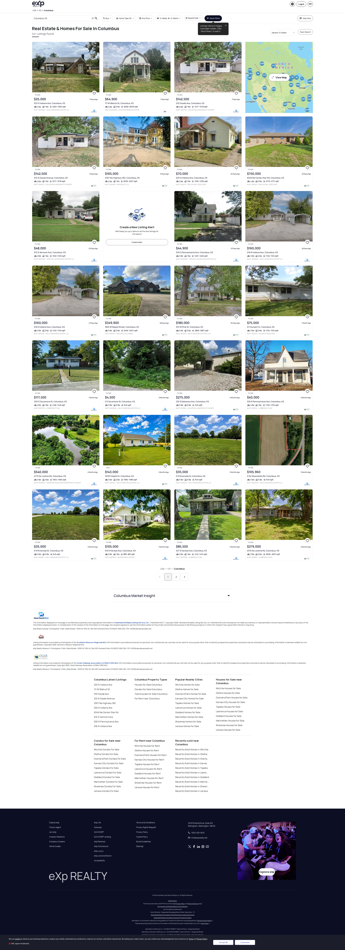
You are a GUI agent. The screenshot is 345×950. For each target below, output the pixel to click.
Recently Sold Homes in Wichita (191, 749)
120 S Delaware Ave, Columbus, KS (192, 401)
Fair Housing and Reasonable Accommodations (172, 906)
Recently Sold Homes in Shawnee (192, 786)
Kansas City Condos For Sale (108, 763)
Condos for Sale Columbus (148, 689)
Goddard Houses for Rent (148, 773)
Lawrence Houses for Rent (148, 768)
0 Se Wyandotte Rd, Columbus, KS (263, 476)
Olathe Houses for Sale (228, 692)
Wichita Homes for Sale (187, 684)
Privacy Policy (142, 832)
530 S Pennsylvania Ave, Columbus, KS (194, 252)
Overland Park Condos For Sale (110, 758)
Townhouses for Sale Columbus (151, 693)
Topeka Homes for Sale (187, 703)
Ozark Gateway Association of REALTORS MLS (97, 663)
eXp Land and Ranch (103, 856)
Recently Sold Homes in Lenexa (191, 790)
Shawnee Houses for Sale (229, 725)
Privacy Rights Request (146, 827)
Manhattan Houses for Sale (230, 720)
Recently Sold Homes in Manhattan (192, 781)
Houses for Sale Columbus (148, 684)
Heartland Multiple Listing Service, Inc (132, 622)
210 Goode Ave (101, 693)
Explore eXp (54, 823)
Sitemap (139, 846)
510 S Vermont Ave (103, 716)
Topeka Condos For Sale (106, 767)
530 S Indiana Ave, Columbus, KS (191, 177)
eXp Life (97, 823)
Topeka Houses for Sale (228, 706)
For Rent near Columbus (147, 698)
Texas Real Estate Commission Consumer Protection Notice (172, 918)
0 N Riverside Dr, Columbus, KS (190, 476)
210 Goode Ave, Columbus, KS (190, 103)
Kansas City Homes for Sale (189, 698)
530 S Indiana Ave (103, 707)
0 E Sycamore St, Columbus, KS (120, 401)
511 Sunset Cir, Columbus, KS (261, 327)
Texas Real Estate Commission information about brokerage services (172, 915)
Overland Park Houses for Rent (151, 755)
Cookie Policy (142, 837)
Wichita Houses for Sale (228, 688)
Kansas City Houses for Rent (149, 759)
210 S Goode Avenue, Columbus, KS (51, 177)
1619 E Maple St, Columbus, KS (119, 476)
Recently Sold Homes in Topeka (191, 767)
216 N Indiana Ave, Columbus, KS (262, 252)
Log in (301, 4)
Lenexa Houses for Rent (147, 787)
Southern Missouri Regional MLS (91, 642)
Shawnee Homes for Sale (188, 721)
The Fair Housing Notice (204, 921)
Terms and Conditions (145, 823)
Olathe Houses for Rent (147, 750)
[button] (173, 595)
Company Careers (57, 841)
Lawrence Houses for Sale (229, 711)
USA (162, 568)
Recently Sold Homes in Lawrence (192, 772)
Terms (191, 939)
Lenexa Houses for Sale (228, 729)
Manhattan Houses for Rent (149, 778)
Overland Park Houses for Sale (232, 697)
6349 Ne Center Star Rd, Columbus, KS (265, 177)
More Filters (215, 18)
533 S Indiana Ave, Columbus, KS (49, 103)
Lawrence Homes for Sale (188, 707)
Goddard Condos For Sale (107, 777)
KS (169, 568)
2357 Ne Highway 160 (105, 703)
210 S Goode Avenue (104, 698)
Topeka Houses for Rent (147, 764)
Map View (307, 18)
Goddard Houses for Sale (229, 715)
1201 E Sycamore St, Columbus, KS (50, 401)
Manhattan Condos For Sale (108, 781)
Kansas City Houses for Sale (230, 702)
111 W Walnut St (102, 689)
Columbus (179, 568)
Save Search (305, 32)
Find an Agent (55, 827)
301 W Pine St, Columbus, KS (189, 327)
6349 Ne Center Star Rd (106, 712)
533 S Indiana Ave (103, 684)
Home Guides (55, 846)
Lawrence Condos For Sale (107, 772)
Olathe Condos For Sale (106, 754)
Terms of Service (193, 904)
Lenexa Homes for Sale (187, 726)
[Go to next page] (184, 577)
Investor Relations (57, 837)
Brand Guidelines (143, 841)
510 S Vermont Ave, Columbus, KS (50, 252)
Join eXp (52, 832)
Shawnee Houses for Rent (148, 782)
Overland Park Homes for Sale (190, 693)
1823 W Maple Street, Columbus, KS (122, 327)
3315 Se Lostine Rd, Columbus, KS (263, 550)
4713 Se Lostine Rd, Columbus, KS (50, 476)
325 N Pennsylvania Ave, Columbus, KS (265, 401)
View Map (281, 77)
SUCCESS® (99, 832)
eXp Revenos (99, 841)
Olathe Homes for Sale (187, 689)
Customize (245, 942)
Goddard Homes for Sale (187, 712)
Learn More (204, 923)
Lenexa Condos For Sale (106, 790)
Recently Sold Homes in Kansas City (192, 763)
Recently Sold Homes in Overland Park (192, 758)
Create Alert (137, 242)
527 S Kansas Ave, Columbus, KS (191, 550)
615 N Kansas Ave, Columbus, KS (120, 550)
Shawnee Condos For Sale (107, 786)
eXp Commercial (101, 846)
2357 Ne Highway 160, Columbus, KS (122, 177)
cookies (17, 939)
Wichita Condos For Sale (106, 749)
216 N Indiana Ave (103, 726)
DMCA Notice (172, 901)
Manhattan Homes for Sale (189, 716)
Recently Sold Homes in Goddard (192, 777)
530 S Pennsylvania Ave (106, 721)
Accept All (223, 942)
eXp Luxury (98, 851)
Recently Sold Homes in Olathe (191, 754)
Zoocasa (98, 827)
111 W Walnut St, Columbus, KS (119, 103)
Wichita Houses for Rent (147, 745)
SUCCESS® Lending (102, 837)
